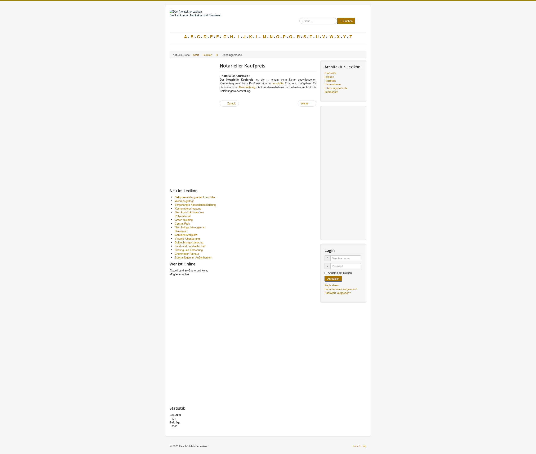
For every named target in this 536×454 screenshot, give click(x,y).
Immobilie (277, 83)
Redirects (331, 80)
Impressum (331, 92)
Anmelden (333, 278)
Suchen (348, 21)
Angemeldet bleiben (340, 273)
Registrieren (332, 285)
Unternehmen (333, 84)
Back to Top (359, 446)
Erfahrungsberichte (336, 88)
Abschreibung (246, 87)
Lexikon (329, 77)
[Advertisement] (193, 123)
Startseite (330, 73)
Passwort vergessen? (338, 293)
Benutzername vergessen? (341, 289)
